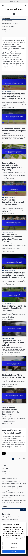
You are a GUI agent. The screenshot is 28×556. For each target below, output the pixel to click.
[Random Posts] (3, 5)
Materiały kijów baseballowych (8, 126)
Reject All (14, 547)
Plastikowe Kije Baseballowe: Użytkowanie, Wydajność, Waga (13, 202)
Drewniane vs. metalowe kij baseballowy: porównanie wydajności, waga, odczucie (13, 275)
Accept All (14, 551)
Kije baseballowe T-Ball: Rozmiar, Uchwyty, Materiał (13, 376)
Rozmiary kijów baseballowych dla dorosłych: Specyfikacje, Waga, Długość (12, 166)
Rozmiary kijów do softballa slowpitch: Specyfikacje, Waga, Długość (14, 308)
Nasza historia (6, 32)
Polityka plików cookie (8, 26)
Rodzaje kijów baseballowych (8, 338)
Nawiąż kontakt (6, 29)
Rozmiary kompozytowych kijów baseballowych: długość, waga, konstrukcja (13, 96)
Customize (14, 543)
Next (23, 459)
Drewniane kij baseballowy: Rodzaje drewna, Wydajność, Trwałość (14, 130)
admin (4, 107)
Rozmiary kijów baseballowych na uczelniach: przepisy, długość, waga (10, 410)
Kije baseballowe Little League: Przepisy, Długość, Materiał (13, 342)
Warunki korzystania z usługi (10, 23)
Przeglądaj (5, 468)
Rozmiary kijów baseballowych (8, 91)
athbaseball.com (14, 9)
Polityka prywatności (7, 21)
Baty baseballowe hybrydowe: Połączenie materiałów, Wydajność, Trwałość (12, 237)
